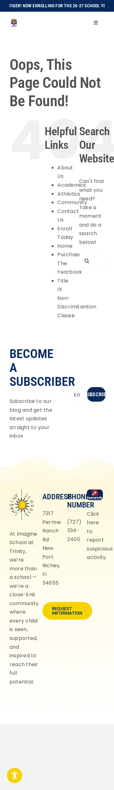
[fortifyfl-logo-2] (95, 491)
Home (65, 246)
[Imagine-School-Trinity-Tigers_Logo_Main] (14, 20)
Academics (71, 185)
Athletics (68, 194)
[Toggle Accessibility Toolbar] (14, 775)
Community (72, 202)
